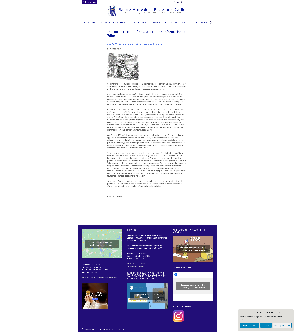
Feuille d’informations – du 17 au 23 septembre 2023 (134, 44)
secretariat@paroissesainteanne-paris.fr (99, 277)
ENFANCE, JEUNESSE (161, 22)
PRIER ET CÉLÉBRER (137, 22)
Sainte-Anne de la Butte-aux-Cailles (153, 9)
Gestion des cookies (135, 266)
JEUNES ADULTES (182, 22)
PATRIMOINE (201, 22)
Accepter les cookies (250, 325)
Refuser (266, 325)
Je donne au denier (89, 2)
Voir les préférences (282, 325)
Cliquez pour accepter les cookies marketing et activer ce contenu (102, 243)
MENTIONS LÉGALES (136, 264)
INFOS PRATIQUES (92, 22)
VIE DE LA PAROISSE (114, 22)
